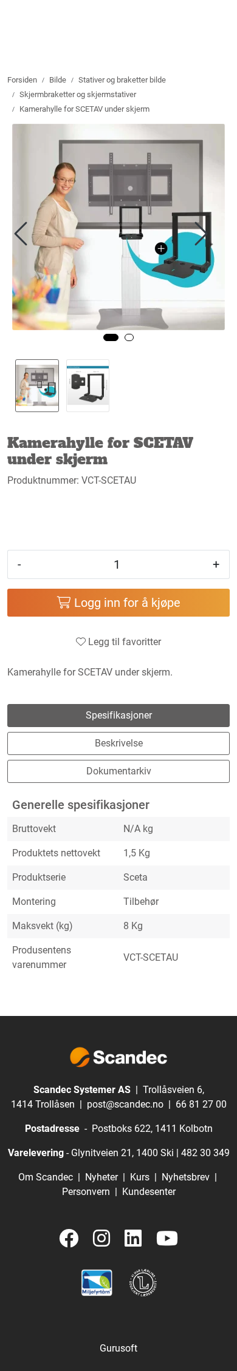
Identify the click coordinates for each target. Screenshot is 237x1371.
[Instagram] (101, 1239)
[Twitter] (68, 1239)
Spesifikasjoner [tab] (119, 715)
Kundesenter (149, 1191)
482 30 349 (205, 1153)
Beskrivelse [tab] (119, 743)
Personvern (86, 1191)
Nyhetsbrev (186, 1177)
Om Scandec (45, 1177)
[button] (110, 337)
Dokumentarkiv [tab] (118, 771)
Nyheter (101, 1177)
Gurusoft (118, 1348)
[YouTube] (167, 1239)
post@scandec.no (125, 1104)
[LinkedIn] (133, 1239)
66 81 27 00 (201, 1104)
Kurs (139, 1177)
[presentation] (22, 234)
